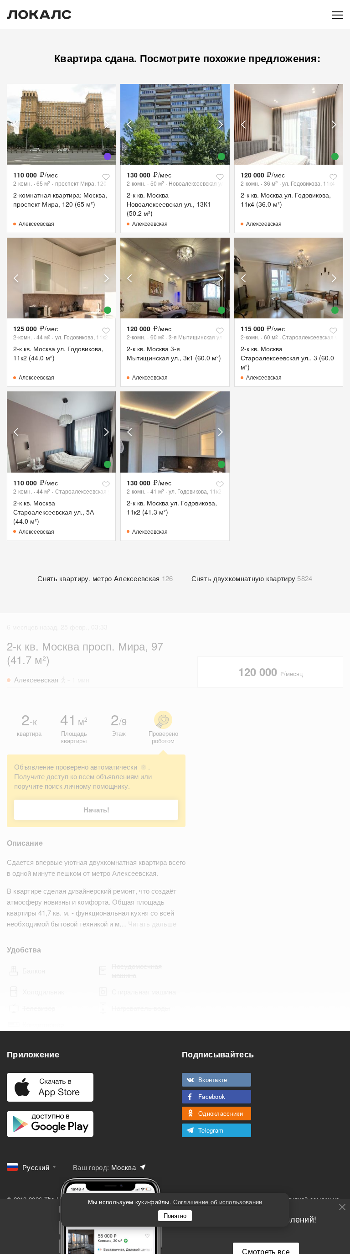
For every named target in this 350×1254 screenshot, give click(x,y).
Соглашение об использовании (217, 1201)
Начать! (96, 810)
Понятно (175, 1215)
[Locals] (39, 14)
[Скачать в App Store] (50, 1087)
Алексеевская (36, 223)
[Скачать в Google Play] (50, 1124)
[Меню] (337, 14)
